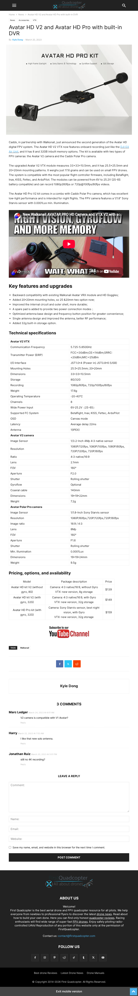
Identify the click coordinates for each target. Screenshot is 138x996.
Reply (23, 722)
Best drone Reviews (45, 972)
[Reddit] (64, 957)
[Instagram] (44, 957)
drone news (104, 914)
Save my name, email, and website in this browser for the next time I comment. (59, 847)
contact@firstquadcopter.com (76, 936)
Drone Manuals (95, 972)
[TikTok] (73, 957)
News (21, 14)
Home (12, 14)
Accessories (24, 20)
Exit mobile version (69, 991)
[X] (68, 663)
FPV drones (80, 921)
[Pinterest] (54, 957)
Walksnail (24, 648)
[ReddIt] (77, 663)
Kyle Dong (17, 39)
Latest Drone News (72, 972)
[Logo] (69, 887)
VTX (34, 20)
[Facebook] (59, 663)
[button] (14, 5)
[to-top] (133, 990)
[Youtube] (103, 957)
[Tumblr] (83, 957)
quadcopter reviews (101, 918)
